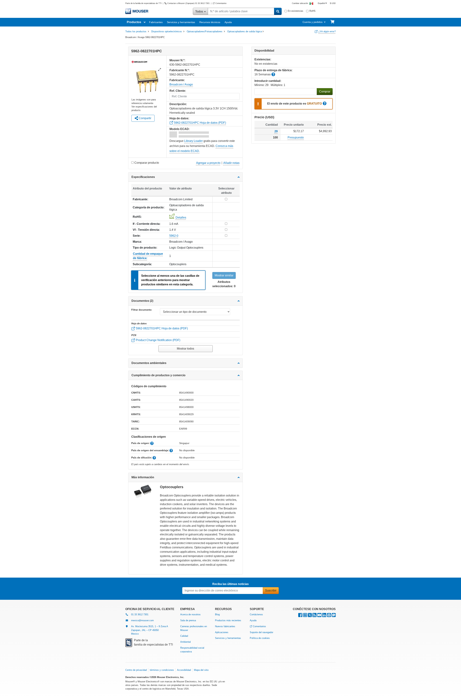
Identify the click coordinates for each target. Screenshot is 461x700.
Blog (217, 614)
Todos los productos (135, 31)
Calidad (184, 636)
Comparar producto (146, 162)
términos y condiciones (162, 670)
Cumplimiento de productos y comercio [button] (158, 375)
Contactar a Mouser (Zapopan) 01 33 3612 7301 (188, 3)
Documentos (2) (142, 300)
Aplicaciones (221, 632)
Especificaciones (143, 176)
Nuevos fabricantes (225, 626)
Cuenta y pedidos (313, 22)
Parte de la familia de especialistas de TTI (143, 3)
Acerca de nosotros (190, 614)
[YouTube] (319, 616)
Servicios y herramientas (181, 22)
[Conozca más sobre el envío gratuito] (325, 103)
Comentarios (221, 3)
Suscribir (270, 590)
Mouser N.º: (177, 60)
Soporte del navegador (261, 632)
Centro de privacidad (136, 670)
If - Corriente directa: (146, 223)
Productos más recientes (228, 620)
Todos (199, 11)
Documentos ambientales (148, 363)
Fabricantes (156, 22)
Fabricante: (140, 199)
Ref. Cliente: (177, 90)
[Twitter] (310, 616)
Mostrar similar (224, 275)
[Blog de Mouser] (334, 616)
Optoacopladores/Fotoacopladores (204, 31)
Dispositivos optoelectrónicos (166, 31)
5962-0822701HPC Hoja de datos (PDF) (199, 122)
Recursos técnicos (209, 22)
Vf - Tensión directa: (146, 229)
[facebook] (300, 616)
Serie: (137, 235)
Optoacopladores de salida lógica (244, 31)
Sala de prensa (188, 620)
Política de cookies (260, 638)
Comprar (324, 91)
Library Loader (193, 140)
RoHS (312, 11)
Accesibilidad (184, 670)
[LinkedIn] (324, 616)
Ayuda (228, 22)
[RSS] (314, 616)
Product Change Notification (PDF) (157, 340)
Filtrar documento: (141, 309)
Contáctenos (256, 614)
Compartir (144, 118)
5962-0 (173, 235)
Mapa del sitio (201, 670)
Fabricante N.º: (179, 70)
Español (321, 3)
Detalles (181, 217)
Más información (142, 477)
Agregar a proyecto (208, 162)
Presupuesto (296, 137)
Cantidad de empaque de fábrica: (148, 256)
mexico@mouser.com (142, 620)
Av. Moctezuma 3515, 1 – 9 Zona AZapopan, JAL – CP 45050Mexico (149, 630)
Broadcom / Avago (181, 84)
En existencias (295, 11)
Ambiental (185, 642)
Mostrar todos (185, 348)
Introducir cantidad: (267, 80)
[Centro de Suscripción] (329, 616)
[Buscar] (278, 11)
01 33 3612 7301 (139, 614)
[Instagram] (305, 616)
